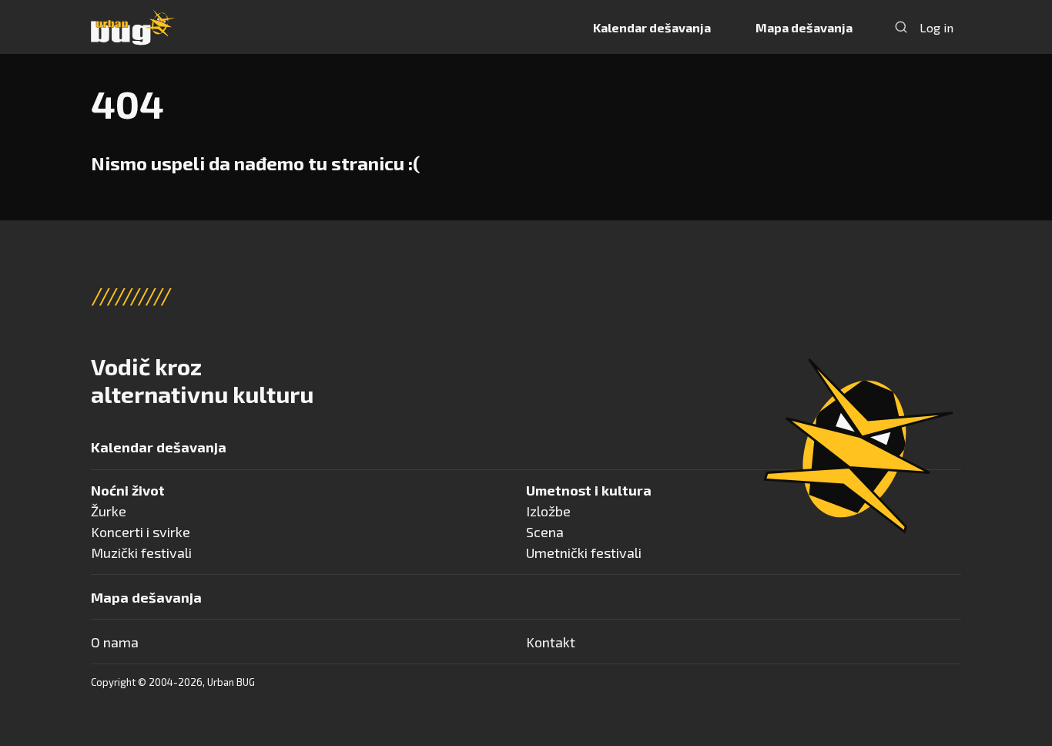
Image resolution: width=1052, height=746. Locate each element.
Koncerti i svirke (140, 531)
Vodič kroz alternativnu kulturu (202, 380)
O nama (115, 641)
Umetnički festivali (584, 552)
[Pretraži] (901, 27)
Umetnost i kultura (589, 490)
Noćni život (128, 490)
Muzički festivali (141, 552)
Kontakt (550, 641)
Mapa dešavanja (804, 27)
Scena (545, 531)
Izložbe (548, 510)
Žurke (108, 510)
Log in (936, 27)
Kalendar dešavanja (652, 27)
